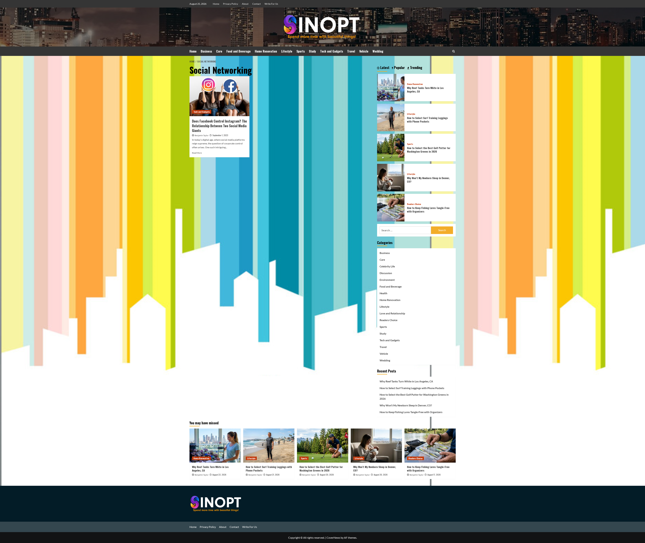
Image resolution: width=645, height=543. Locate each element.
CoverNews (333, 537)
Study (312, 51)
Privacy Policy (230, 3)
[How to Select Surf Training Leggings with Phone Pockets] (391, 117)
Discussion (386, 273)
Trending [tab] (415, 67)
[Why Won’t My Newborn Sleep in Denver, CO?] (391, 177)
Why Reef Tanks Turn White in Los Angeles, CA (425, 89)
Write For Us (271, 3)
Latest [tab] (384, 67)
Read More (197, 153)
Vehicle (363, 51)
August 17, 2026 (434, 474)
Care (219, 51)
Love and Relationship (392, 313)
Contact (256, 3)
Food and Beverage (238, 51)
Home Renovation (266, 51)
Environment (387, 279)
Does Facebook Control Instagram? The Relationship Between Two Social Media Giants (219, 126)
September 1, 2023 (220, 135)
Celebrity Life (387, 266)
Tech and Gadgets (331, 51)
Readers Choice (414, 204)
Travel (351, 51)
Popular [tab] (399, 67)
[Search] (454, 51)
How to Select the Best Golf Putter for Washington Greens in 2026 (428, 149)
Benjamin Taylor (201, 135)
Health (383, 293)
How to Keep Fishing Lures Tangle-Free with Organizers (428, 209)
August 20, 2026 (327, 474)
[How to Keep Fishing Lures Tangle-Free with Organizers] (391, 207)
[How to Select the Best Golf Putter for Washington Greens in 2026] (391, 147)
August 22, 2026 (219, 474)
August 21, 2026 (273, 474)
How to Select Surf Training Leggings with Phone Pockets (427, 119)
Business (206, 51)
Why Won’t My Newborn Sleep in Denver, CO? (428, 179)
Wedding (378, 51)
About (245, 3)
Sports (300, 51)
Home (216, 3)
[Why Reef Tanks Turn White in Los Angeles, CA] (391, 87)
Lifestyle (286, 51)
